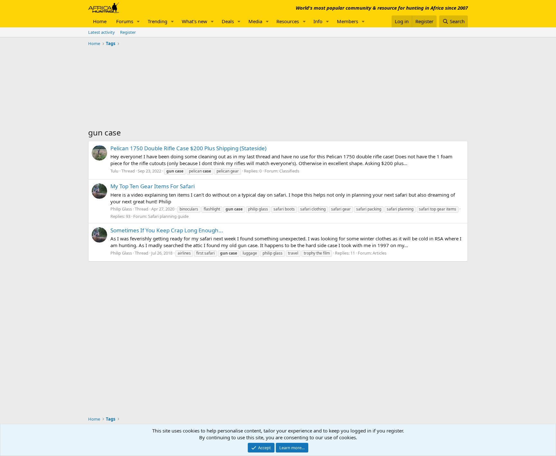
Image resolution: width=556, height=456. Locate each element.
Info (317, 21)
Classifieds (289, 171)
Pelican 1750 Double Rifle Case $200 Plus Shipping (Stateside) (188, 148)
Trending (157, 21)
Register (128, 32)
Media (255, 21)
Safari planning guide (168, 216)
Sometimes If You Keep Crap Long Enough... (166, 230)
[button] (138, 21)
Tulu (114, 171)
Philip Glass (121, 209)
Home (100, 21)
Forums (124, 21)
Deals (228, 21)
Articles (379, 253)
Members (347, 21)
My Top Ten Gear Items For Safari (152, 186)
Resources (287, 21)
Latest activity (101, 32)
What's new (194, 21)
